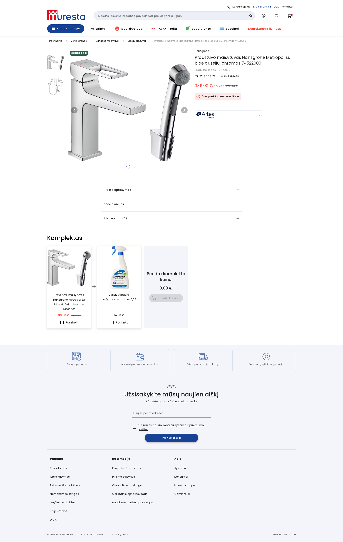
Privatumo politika (92, 534)
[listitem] (78, 468)
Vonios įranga (79, 41)
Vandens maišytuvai (107, 41)
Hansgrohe (202, 51)
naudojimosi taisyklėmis (169, 425)
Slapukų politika (120, 534)
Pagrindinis (55, 41)
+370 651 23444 (261, 6)
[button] (263, 15)
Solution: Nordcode (284, 534)
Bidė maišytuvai (137, 41)
